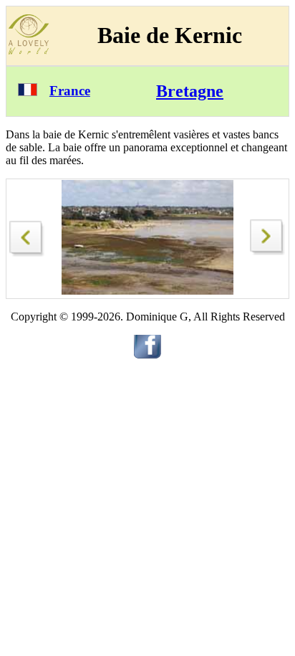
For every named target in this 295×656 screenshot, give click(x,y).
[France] (27, 92)
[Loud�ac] (268, 251)
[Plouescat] (27, 235)
